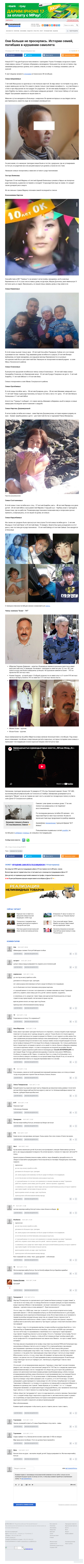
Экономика (23, 30)
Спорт (41, 30)
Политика (16, 30)
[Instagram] (57, 25)
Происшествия (48, 30)
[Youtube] (54, 25)
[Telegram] (59, 25)
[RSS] (43, 25)
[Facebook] (47, 25)
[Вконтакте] (45, 25)
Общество (30, 30)
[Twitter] (52, 25)
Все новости (9, 30)
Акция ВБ (55, 30)
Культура (36, 30)
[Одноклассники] (50, 25)
